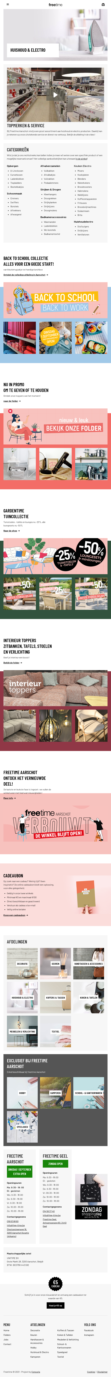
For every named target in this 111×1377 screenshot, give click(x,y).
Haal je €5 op (55, 1305)
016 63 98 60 (12, 1221)
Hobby (33, 1347)
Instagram (89, 1334)
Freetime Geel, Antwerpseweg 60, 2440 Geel (54, 1222)
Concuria (36, 1371)
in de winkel (81, 158)
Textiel (60, 1356)
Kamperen (35, 1356)
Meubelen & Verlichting (68, 1339)
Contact (7, 1344)
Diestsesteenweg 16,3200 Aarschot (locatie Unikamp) (18, 1233)
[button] (7, 4)
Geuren (33, 1334)
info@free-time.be (16, 1225)
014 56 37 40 (49, 1211)
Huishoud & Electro (39, 1352)
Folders (7, 1334)
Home (6, 1330)
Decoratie (35, 1330)
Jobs (5, 1339)
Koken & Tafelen (65, 1334)
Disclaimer (102, 1371)
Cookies (91, 1371)
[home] (55, 4)
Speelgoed (62, 1352)
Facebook (89, 1330)
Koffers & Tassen (65, 1330)
